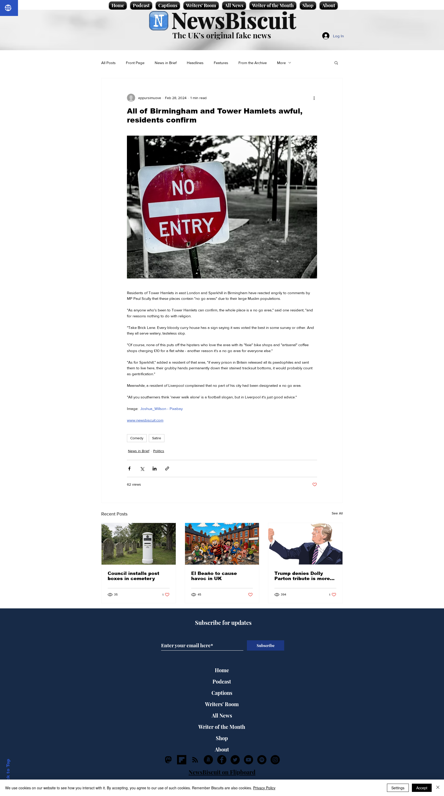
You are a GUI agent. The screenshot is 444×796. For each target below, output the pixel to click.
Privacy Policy (264, 787)
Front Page (135, 62)
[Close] (438, 788)
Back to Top (8, 773)
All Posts (108, 62)
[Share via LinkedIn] (154, 468)
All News (222, 715)
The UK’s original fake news (221, 35)
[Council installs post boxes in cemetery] (138, 544)
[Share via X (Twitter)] (142, 468)
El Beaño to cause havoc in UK (214, 576)
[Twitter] (235, 759)
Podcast (221, 681)
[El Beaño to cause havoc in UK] (222, 544)
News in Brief (166, 62)
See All (337, 513)
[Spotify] (261, 759)
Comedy (136, 438)
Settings (397, 787)
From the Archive (252, 62)
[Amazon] (208, 759)
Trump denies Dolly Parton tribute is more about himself (302, 576)
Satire (156, 438)
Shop (222, 737)
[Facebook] (221, 759)
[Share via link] (167, 468)
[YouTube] (248, 759)
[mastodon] (168, 759)
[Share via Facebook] (129, 468)
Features (221, 62)
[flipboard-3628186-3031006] (181, 759)
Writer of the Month (221, 726)
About (222, 749)
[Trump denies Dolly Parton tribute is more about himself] (305, 544)
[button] (336, 62)
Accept (421, 787)
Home (222, 670)
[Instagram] (275, 759)
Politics (158, 451)
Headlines (195, 62)
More (281, 62)
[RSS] (195, 759)
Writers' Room (222, 704)
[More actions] (314, 98)
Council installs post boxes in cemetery (133, 576)
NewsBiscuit (233, 19)
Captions (221, 692)
